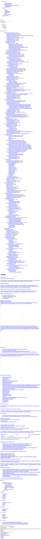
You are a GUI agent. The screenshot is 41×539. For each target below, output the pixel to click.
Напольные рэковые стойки (14, 157)
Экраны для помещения (11, 232)
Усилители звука (10, 180)
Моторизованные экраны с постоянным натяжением (18, 47)
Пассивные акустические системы (15, 59)
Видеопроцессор (10, 124)
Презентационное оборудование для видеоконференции (17, 89)
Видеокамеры (9, 87)
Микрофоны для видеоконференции (13, 88)
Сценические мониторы (13, 67)
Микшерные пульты (10, 76)
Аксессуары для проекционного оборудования (15, 50)
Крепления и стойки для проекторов (13, 151)
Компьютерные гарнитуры (14, 245)
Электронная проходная (13, 214)
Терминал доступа (12, 212)
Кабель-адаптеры (12, 173)
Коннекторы (11, 174)
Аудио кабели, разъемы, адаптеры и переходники (16, 61)
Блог (3, 497)
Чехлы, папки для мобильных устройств (16, 268)
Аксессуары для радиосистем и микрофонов (15, 94)
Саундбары (11, 242)
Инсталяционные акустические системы (14, 68)
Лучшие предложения (7, 502)
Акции (4, 504)
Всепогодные (9, 235)
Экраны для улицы (10, 233)
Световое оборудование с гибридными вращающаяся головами (20, 108)
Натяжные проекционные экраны (15, 49)
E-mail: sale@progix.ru (9, 486)
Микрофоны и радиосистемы (12, 73)
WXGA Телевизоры (10, 121)
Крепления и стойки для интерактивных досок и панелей (17, 148)
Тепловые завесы (12, 226)
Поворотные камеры (12, 204)
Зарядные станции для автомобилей (11, 234)
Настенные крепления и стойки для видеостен (17, 142)
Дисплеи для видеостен (11, 33)
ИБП (8, 185)
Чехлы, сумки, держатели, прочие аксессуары (15, 265)
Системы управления (8, 193)
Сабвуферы (9, 80)
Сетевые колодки (10, 187)
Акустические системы (11, 57)
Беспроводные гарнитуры (13, 244)
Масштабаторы (9, 129)
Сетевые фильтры (10, 189)
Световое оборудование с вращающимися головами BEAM (20, 105)
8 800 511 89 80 (3, 30)
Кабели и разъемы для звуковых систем (14, 69)
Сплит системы (12, 225)
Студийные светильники (11, 110)
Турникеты (11, 213)
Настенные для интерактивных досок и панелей (18, 150)
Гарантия (4, 510)
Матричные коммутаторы (11, 130)
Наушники (11, 247)
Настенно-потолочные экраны (14, 48)
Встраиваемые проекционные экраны (16, 44)
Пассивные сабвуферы (13, 82)
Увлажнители (11, 227)
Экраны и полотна (10, 43)
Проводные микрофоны (11, 96)
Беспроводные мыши (13, 258)
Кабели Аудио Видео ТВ (13, 170)
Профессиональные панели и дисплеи (12, 32)
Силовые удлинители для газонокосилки (14, 190)
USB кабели (11, 249)
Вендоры (4, 1)
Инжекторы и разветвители (12, 125)
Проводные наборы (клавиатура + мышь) (16, 262)
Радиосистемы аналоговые (12, 97)
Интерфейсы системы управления (13, 194)
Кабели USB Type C (12, 167)
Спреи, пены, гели (12, 270)
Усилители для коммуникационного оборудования (16, 133)
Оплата (4, 516)
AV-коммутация (7, 159)
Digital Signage (7, 228)
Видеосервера (11, 200)
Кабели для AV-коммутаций (12, 162)
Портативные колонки (13, 241)
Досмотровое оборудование (14, 210)
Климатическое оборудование (10, 216)
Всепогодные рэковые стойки (14, 156)
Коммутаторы (9, 126)
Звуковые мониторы (10, 65)
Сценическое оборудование (10, 113)
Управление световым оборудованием (14, 112)
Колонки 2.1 (11, 240)
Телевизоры (7, 117)
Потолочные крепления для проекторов (16, 154)
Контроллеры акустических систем (15, 63)
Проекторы (9, 42)
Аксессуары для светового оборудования (14, 100)
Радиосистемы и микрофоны (10, 92)
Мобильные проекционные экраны (15, 45)
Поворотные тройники (11, 186)
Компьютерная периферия (9, 237)
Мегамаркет (7, 12)
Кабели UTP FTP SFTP (13, 168)
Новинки (4, 503)
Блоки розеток (9, 184)
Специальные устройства (11, 215)
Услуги (4, 505)
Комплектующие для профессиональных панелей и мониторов (18, 35)
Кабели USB (11, 166)
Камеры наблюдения (10, 203)
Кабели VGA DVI (12, 169)
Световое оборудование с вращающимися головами (16, 104)
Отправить (12, 526)
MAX (6, 488)
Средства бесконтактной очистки (15, 271)
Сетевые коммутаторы (13, 128)
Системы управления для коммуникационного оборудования (18, 131)
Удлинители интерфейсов (11, 179)
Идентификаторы (12, 211)
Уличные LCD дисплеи (11, 36)
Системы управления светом (12, 197)
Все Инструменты (8, 14)
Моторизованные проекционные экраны (16, 46)
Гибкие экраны (9, 230)
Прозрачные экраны (10, 231)
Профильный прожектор (11, 103)
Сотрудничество (6, 508)
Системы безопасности (9, 198)
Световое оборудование (9, 99)
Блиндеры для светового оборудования (14, 101)
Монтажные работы (8, 6)
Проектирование (8, 4)
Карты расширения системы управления (14, 195)
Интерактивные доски (11, 39)
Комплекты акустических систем (13, 71)
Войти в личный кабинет (5, 533)
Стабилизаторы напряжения (12, 191)
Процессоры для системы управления (14, 196)
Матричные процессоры (13, 64)
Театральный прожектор (11, 111)
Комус (6, 13)
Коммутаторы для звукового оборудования (14, 70)
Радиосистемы (11, 75)
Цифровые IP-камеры (13, 206)
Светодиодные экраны (9, 229)
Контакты (4, 498)
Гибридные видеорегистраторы (14, 201)
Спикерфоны (9, 91)
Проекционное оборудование (10, 41)
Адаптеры (11, 250)
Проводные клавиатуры (13, 255)
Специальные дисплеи (11, 40)
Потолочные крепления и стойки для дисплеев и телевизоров (20, 147)
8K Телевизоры (10, 118)
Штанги (10, 139)
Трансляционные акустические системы (16, 60)
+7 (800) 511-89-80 (8, 485)
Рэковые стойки (10, 155)
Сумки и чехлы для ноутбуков (14, 267)
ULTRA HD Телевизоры (11, 120)
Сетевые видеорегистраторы (14, 202)
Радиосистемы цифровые (11, 98)
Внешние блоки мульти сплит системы (16, 223)
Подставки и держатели (13, 266)
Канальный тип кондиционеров (15, 218)
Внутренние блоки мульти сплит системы (16, 224)
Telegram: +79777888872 (9, 489)
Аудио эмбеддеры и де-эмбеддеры (13, 160)
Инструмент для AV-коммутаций (13, 161)
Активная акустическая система (13, 56)
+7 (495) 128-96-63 (8, 484)
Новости (4, 494)
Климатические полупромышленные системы (15, 217)
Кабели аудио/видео (12, 251)
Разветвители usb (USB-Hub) (14, 252)
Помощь (4, 514)
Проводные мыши (12, 259)
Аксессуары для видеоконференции (13, 86)
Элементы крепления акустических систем (17, 55)
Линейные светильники (11, 102)
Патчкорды (11, 175)
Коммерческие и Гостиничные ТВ (13, 37)
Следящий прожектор (11, 109)
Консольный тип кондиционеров (15, 221)
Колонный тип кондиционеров (14, 220)
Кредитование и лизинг (5, 518)
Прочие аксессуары (12, 138)
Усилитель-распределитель (12, 181)
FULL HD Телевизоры (11, 119)
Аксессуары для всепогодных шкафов (16, 136)
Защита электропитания (9, 182)
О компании (5, 493)
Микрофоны (11, 74)
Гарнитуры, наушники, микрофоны (13, 243)
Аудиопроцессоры (10, 62)
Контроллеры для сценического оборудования (15, 114)
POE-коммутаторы (12, 127)
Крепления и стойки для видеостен (13, 140)
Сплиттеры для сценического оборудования (15, 116)
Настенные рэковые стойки (14, 158)
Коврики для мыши (10, 256)
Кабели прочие (11, 172)
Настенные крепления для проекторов (16, 153)
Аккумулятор (9, 183)
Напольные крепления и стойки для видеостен (17, 141)
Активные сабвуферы (13, 81)
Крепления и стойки (8, 134)
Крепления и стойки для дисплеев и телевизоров (16, 144)
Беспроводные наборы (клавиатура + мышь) (17, 261)
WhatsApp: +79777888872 (9, 487)
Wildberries (7, 10)
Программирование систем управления (12, 5)
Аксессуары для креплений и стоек (13, 135)
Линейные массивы (10, 72)
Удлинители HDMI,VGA (11, 132)
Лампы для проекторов (11, 51)
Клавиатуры (9, 253)
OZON (6, 9)
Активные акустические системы (15, 58)
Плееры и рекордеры (10, 79)
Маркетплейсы (5, 15)
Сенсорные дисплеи (10, 38)
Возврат (4, 515)
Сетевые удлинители (10, 188)
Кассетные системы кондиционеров (15, 219)
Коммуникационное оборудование (11, 123)
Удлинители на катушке (11, 192)
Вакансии (4, 496)
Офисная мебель (10, 263)
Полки (10, 137)
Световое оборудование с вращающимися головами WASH (20, 107)
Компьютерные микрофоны (14, 246)
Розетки (8, 178)
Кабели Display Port (12, 163)
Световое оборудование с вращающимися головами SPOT (19, 106)
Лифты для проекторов (13, 152)
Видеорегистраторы (10, 199)
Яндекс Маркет (7, 11)
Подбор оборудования (9, 3)
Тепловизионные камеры (13, 205)
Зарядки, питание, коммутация (12, 248)
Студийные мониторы (13, 66)
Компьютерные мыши (11, 257)
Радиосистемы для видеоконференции (14, 90)
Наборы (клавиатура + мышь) (12, 260)
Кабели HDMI (11, 164)
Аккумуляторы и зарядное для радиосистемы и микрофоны (18, 93)
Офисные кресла (12, 264)
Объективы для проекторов (12, 52)
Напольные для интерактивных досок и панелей (18, 149)
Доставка (4, 495)
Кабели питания (12, 171)
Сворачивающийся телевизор (12, 122)
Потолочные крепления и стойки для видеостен (17, 143)
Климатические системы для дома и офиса (14, 222)
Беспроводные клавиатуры (14, 254)
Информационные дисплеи (12, 34)
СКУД (8, 209)
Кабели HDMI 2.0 (12, 165)
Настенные (9, 236)
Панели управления (10, 77)
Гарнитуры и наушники (11, 95)
